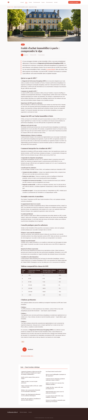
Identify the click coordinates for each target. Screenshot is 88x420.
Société (55, 2)
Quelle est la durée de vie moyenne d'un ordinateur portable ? (55, 383)
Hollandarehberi (12, 412)
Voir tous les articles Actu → (27, 356)
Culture (30, 2)
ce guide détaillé (50, 69)
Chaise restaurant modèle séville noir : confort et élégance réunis (31, 386)
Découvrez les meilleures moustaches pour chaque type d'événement (55, 401)
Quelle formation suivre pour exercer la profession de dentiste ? (55, 392)
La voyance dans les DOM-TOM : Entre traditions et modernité (54, 396)
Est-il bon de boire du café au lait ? (54, 371)
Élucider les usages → (74, 2)
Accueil (22, 2)
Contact (30, 412)
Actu (26, 2)
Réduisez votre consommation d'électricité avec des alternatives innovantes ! (30, 390)
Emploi (43, 2)
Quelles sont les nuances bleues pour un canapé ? (30, 378)
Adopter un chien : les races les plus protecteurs (29, 382)
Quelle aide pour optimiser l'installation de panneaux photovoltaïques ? (31, 399)
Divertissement (36, 2)
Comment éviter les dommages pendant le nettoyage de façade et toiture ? (55, 379)
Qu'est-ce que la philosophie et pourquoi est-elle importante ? (56, 375)
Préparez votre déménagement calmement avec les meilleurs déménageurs (30, 395)
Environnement (49, 2)
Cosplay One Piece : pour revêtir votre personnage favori (54, 388)
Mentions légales (23, 412)
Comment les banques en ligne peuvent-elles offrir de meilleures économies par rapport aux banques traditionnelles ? (31, 373)
